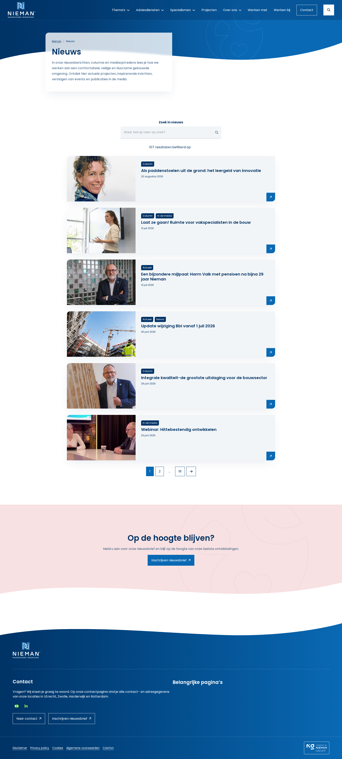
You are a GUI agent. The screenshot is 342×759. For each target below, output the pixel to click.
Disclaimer (20, 748)
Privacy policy (39, 748)
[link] (191, 471)
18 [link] (180, 471)
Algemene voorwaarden (83, 748)
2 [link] (160, 471)
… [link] (169, 471)
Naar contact (26, 718)
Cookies (57, 748)
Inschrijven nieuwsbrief (169, 560)
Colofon (108, 748)
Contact (306, 10)
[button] (216, 132)
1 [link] (149, 471)
